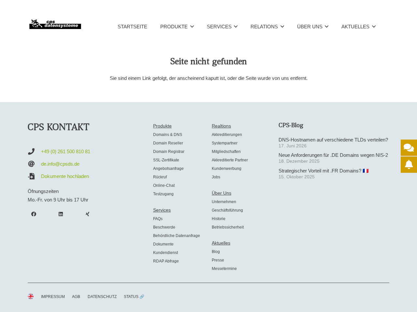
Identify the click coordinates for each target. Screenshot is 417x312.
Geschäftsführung (227, 210)
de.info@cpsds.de (60, 164)
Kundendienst (165, 252)
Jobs (216, 177)
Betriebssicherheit (228, 227)
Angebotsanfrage (168, 168)
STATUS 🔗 (134, 296)
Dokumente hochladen (65, 176)
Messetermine (224, 268)
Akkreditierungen (227, 134)
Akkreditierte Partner (230, 160)
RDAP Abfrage (166, 261)
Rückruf (160, 177)
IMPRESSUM (53, 296)
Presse (218, 260)
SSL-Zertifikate (166, 160)
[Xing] (87, 214)
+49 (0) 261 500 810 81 (65, 151)
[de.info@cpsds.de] (34, 164)
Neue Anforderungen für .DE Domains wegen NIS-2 (333, 155)
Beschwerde (164, 227)
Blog (216, 251)
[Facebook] (34, 214)
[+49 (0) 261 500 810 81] (34, 151)
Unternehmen (224, 202)
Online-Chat (164, 185)
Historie (218, 218)
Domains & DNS (167, 134)
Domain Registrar (168, 151)
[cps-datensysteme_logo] (55, 24)
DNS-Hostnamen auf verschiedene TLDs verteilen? (333, 139)
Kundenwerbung (226, 168)
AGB (76, 296)
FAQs (158, 218)
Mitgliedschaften (226, 151)
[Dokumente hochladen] (34, 176)
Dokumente (163, 244)
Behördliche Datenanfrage (176, 235)
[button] (192, 26)
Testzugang (163, 194)
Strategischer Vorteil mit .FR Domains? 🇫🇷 (324, 170)
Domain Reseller (168, 143)
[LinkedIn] (61, 214)
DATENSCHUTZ (102, 296)
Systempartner (224, 143)
